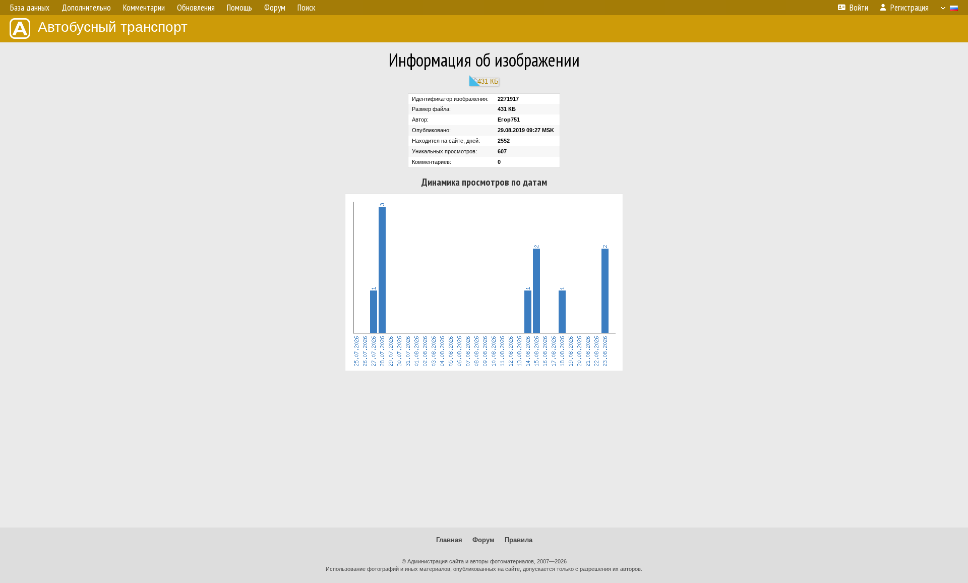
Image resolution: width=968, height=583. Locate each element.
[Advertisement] (484, 449)
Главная (449, 540)
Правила (518, 540)
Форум (483, 540)
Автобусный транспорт (113, 27)
